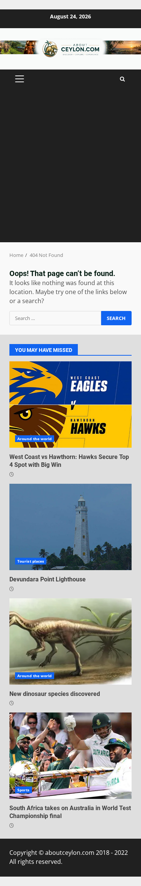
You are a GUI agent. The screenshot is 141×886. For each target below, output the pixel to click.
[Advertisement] (70, 168)
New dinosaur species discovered (70, 641)
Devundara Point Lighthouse (70, 527)
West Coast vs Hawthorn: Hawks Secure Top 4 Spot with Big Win (70, 404)
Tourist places (30, 561)
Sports (23, 789)
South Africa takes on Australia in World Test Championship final (70, 755)
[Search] (122, 79)
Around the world (34, 438)
